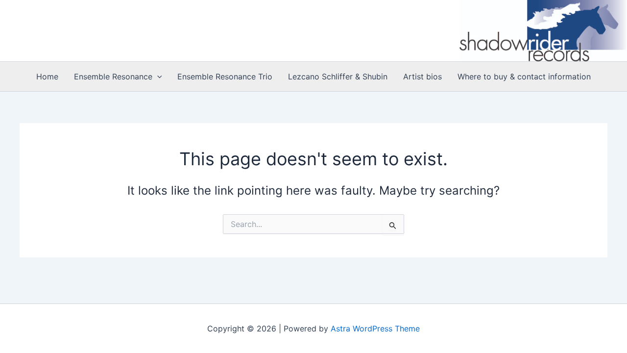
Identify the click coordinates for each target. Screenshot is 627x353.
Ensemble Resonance (113, 76)
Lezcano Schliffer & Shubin (337, 76)
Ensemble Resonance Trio (224, 76)
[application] (157, 76)
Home (47, 76)
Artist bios (422, 76)
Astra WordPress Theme (375, 328)
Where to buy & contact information (524, 76)
